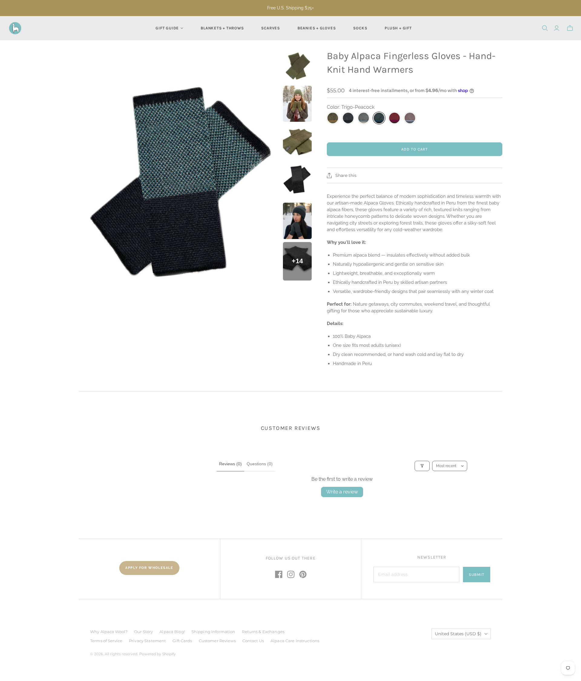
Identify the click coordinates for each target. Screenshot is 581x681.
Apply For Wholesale (149, 568)
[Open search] (545, 28)
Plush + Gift (398, 28)
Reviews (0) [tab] (230, 463)
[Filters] (422, 466)
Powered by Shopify (157, 654)
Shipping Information (213, 631)
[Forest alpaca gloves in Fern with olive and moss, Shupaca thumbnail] (297, 66)
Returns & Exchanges (263, 631)
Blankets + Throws (222, 28)
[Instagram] (290, 574)
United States (458, 633)
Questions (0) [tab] (260, 463)
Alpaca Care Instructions (295, 640)
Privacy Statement (147, 640)
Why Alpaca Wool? (108, 631)
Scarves (270, 28)
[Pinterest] (303, 574)
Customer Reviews (217, 640)
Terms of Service (106, 640)
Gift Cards (182, 640)
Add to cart (414, 149)
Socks (360, 28)
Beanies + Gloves (316, 28)
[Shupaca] (15, 28)
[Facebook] (278, 574)
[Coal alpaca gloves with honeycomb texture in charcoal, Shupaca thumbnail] (297, 180)
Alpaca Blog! (172, 631)
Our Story (143, 631)
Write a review (342, 492)
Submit (476, 574)
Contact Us (253, 640)
